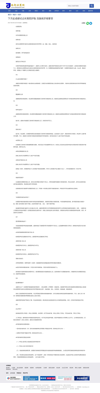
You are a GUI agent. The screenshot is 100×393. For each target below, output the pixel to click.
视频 (50, 10)
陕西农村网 (86, 367)
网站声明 (25, 373)
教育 (70, 10)
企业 (77, 10)
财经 (63, 10)
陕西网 (32, 367)
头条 (16, 10)
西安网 (71, 367)
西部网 (26, 367)
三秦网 (45, 367)
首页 (9, 10)
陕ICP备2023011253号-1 (68, 387)
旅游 (84, 10)
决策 (30, 10)
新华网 (8, 367)
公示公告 (12, 373)
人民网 (13, 367)
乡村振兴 (56, 10)
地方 (43, 10)
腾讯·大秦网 (78, 367)
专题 (23, 10)
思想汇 (36, 10)
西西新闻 (8, 369)
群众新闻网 (20, 367)
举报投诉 (19, 373)
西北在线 (15, 369)
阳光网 (58, 367)
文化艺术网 (65, 367)
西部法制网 (52, 367)
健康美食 (90, 10)
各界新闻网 (38, 367)
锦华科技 (77, 388)
